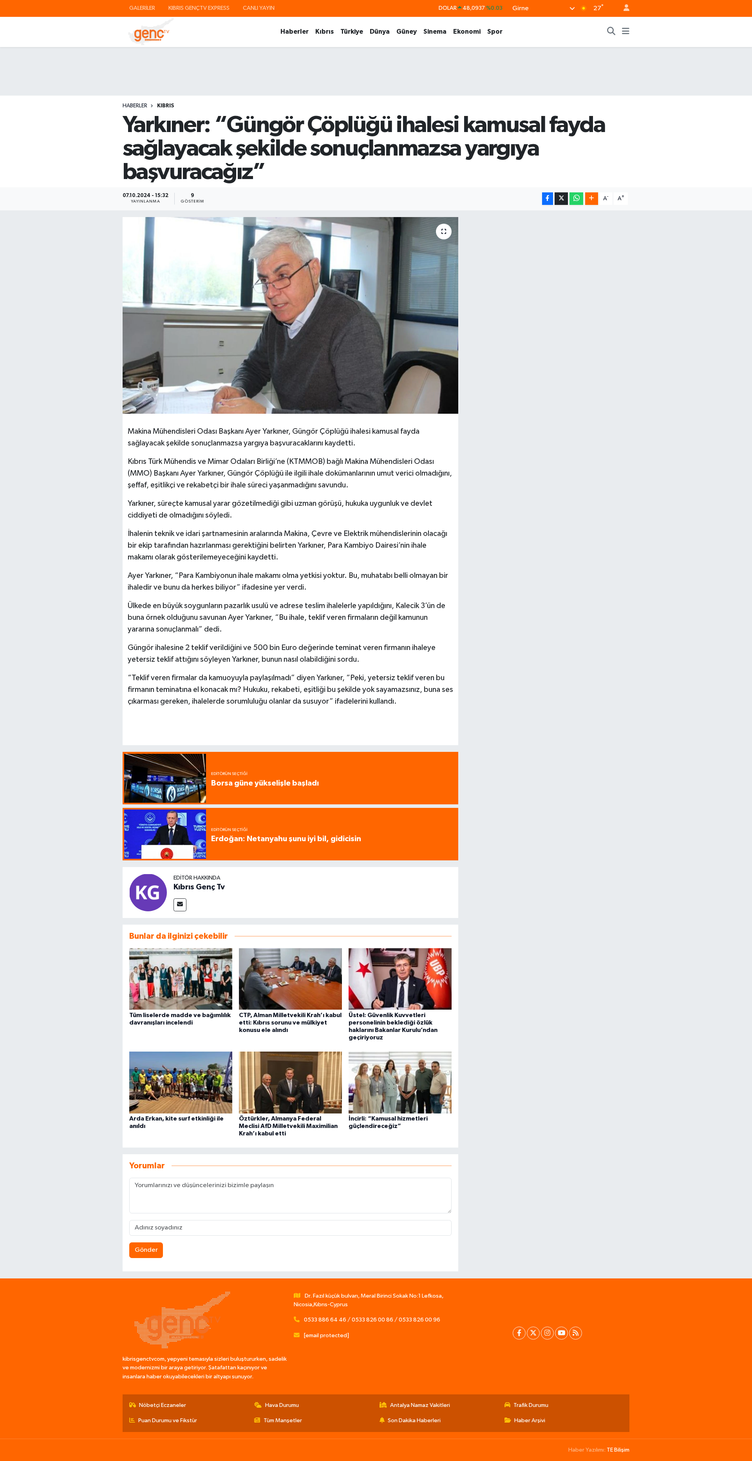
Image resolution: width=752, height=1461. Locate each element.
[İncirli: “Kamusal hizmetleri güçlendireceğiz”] (400, 1082)
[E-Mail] (180, 904)
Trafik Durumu (530, 1405)
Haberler (294, 31)
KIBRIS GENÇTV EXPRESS (199, 8)
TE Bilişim (618, 1450)
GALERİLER (142, 8)
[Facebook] (519, 1333)
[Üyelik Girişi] (623, 8)
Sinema (434, 31)
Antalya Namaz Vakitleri (420, 1405)
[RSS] (575, 1333)
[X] (533, 1333)
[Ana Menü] (625, 32)
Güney (406, 31)
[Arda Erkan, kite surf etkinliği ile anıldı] (180, 1082)
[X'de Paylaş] (561, 198)
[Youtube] (561, 1333)
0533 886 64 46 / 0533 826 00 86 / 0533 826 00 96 (372, 1320)
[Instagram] (547, 1333)
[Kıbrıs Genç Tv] (148, 892)
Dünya (380, 31)
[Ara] (611, 32)
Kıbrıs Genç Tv (199, 887)
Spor (495, 31)
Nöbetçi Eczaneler (162, 1405)
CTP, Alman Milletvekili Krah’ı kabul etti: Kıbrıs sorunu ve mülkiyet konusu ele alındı (290, 1022)
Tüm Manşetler (283, 1420)
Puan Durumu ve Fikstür (167, 1420)
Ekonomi (467, 31)
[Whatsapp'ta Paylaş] (576, 198)
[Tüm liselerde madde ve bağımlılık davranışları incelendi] (180, 979)
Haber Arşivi (529, 1420)
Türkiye (351, 31)
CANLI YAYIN (259, 8)
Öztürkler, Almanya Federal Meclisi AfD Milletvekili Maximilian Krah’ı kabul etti (288, 1126)
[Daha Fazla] (591, 198)
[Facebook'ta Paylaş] (547, 198)
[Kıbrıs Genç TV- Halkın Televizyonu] (151, 31)
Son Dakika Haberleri (414, 1420)
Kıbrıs (324, 31)
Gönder (146, 1250)
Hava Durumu (282, 1405)
